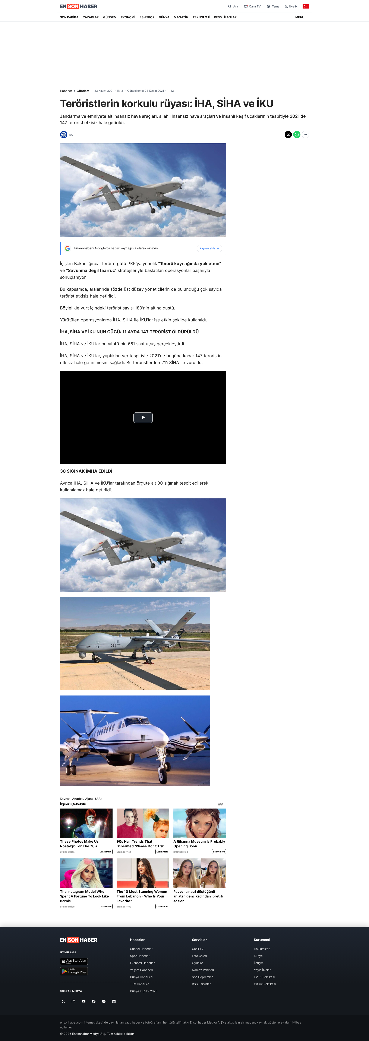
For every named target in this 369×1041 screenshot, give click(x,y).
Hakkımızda (262, 949)
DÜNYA (164, 17)
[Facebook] (93, 1001)
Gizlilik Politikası (265, 984)
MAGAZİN (181, 17)
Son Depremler (202, 977)
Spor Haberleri (140, 956)
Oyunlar (197, 963)
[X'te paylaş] (288, 134)
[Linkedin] (113, 1001)
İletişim (259, 963)
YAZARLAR (91, 17)
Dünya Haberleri (141, 977)
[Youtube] (83, 1001)
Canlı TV (198, 949)
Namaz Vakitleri (203, 970)
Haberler (66, 91)
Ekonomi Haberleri (142, 963)
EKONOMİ (128, 17)
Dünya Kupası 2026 (143, 991)
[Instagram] (73, 1001)
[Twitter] (63, 1001)
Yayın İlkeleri (262, 970)
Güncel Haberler (141, 949)
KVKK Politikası (264, 977)
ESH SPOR (147, 17)
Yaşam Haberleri (141, 970)
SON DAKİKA (69, 17)
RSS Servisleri (201, 984)
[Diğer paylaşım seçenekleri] (305, 134)
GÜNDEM (110, 17)
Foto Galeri (199, 956)
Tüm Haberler (139, 984)
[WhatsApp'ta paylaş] (296, 134)
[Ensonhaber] (78, 6)
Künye (258, 956)
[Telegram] (103, 1001)
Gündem (83, 91)
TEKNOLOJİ (201, 17)
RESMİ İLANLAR (225, 17)
